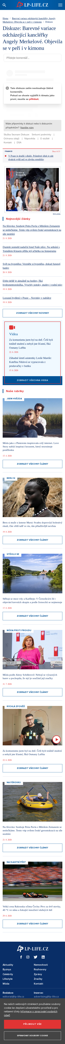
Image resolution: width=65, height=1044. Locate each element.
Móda (6, 983)
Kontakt (38, 983)
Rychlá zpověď (16, 706)
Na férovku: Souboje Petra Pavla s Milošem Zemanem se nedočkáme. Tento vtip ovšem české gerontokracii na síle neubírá (32, 230)
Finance (8, 151)
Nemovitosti (41, 964)
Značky (38, 978)
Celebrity (8, 974)
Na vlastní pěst (16, 862)
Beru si (11, 478)
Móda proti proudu (19, 630)
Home (5, 18)
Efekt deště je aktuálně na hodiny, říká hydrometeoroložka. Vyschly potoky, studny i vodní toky (32, 282)
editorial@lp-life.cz (13, 996)
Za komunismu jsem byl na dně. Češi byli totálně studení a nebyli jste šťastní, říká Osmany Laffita (31, 343)
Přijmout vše (32, 1024)
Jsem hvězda (14, 398)
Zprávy (38, 974)
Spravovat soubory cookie (32, 1035)
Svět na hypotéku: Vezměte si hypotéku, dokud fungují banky (31, 266)
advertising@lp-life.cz (46, 996)
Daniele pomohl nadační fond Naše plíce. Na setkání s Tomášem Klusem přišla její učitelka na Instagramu (31, 249)
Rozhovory (40, 969)
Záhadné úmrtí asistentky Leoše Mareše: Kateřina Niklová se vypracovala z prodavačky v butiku (30, 362)
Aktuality (8, 964)
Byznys (7, 969)
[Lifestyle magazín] (32, 5)
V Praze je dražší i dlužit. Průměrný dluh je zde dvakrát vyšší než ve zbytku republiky (30, 158)
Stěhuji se (13, 554)
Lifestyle (7, 978)
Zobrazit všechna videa (32, 380)
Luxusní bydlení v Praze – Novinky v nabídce (27, 297)
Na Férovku (14, 782)
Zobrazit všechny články (32, 464)
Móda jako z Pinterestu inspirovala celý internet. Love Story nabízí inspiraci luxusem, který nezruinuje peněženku (31, 446)
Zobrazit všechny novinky (32, 313)
